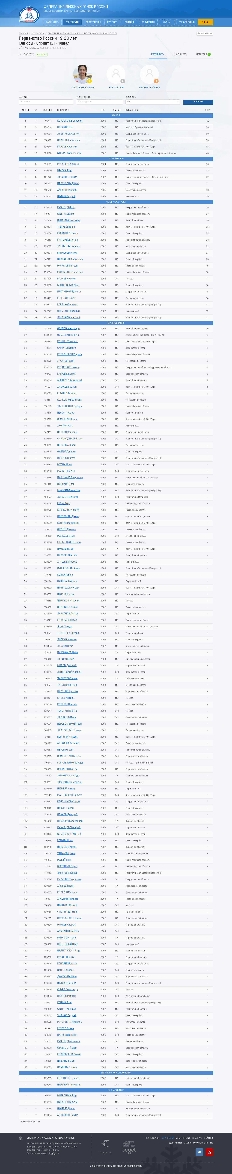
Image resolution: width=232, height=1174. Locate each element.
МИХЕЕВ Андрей (66, 925)
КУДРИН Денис (65, 214)
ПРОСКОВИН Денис (68, 183)
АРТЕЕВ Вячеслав (67, 562)
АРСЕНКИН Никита (67, 899)
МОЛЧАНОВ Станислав (70, 272)
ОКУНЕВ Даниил (66, 529)
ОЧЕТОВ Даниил (66, 452)
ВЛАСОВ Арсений (67, 147)
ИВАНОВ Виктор (66, 458)
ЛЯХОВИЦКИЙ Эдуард (69, 730)
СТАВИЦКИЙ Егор (67, 1048)
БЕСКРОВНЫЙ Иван (68, 285)
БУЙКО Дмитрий (66, 938)
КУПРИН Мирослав (68, 523)
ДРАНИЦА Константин (69, 782)
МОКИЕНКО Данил (67, 233)
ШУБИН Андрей (66, 196)
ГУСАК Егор (63, 503)
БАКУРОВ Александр (69, 153)
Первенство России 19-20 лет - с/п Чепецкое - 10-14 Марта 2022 (82, 33)
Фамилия (23, 97)
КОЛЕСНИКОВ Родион (69, 354)
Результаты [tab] (157, 54)
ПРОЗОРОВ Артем (67, 555)
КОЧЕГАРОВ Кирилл (68, 510)
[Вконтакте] (199, 1152)
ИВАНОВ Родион (66, 996)
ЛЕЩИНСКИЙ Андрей (69, 672)
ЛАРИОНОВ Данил (67, 614)
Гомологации (187, 22)
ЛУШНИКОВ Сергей (149, 87)
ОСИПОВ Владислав (68, 140)
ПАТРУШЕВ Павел (67, 1035)
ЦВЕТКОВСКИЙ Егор (68, 951)
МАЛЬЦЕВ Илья (66, 471)
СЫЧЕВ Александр (67, 989)
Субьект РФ (131, 97)
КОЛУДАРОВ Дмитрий (69, 400)
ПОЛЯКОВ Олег (65, 484)
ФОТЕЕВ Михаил (66, 1009)
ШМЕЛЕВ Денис (66, 1108)
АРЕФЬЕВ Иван (65, 886)
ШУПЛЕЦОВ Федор (68, 588)
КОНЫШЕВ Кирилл (67, 341)
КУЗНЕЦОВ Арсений (68, 1041)
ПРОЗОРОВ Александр (70, 821)
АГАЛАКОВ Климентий (69, 380)
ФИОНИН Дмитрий (67, 912)
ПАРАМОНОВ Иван (67, 652)
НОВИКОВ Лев (116, 87)
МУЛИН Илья (64, 464)
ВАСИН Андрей (65, 970)
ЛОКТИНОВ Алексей (68, 317)
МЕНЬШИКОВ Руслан (69, 542)
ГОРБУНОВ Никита (67, 304)
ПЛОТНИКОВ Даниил (69, 292)
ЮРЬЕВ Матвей (65, 698)
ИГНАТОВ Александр (68, 220)
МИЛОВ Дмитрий (67, 665)
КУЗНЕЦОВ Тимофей (68, 827)
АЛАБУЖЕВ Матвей (68, 931)
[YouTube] (209, 1152)
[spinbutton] (99, 102)
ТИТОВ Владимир (67, 685)
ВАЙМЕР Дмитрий (67, 253)
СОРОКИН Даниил (67, 607)
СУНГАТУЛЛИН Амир (68, 568)
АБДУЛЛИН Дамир (67, 1115)
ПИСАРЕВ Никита (67, 1102)
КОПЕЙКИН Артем (67, 704)
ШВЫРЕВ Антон (66, 789)
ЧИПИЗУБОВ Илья (67, 678)
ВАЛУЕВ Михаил (66, 279)
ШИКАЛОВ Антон (66, 847)
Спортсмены (93, 22)
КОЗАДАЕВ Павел (67, 620)
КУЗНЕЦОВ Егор (66, 207)
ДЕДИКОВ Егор (65, 659)
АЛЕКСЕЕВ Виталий (68, 743)
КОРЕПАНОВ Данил (68, 1078)
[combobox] (152, 101)
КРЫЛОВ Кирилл (66, 393)
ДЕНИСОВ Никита (67, 177)
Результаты (72, 22)
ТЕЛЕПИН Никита (67, 711)
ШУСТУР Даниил (66, 983)
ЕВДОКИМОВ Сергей (68, 801)
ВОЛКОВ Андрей (66, 445)
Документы (148, 22)
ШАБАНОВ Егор (65, 1061)
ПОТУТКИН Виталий (68, 311)
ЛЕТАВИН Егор (65, 646)
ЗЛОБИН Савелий (67, 432)
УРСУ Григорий (65, 361)
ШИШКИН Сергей (67, 905)
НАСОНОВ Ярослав (67, 691)
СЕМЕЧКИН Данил (67, 419)
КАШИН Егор (64, 1002)
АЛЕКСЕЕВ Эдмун (67, 387)
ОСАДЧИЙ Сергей (67, 1067)
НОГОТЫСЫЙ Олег (67, 944)
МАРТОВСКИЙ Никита (69, 795)
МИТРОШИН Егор (67, 1095)
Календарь (52, 22)
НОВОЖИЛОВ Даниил (69, 918)
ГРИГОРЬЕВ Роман (67, 240)
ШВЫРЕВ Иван (65, 808)
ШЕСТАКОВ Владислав (70, 259)
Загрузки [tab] (203, 54)
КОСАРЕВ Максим (67, 892)
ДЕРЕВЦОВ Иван (66, 717)
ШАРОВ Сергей (65, 594)
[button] (121, 101)
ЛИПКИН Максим (67, 639)
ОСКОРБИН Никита (68, 335)
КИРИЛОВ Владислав (69, 879)
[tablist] (116, 54)
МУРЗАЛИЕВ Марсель (69, 1022)
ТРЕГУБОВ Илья (66, 227)
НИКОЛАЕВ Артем (67, 581)
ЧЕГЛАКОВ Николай (68, 601)
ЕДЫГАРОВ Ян (65, 575)
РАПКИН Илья (65, 840)
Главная (23, 33)
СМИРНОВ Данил (66, 348)
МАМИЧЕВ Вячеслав (68, 490)
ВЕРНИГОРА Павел (67, 737)
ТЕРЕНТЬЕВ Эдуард (68, 633)
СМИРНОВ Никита (67, 769)
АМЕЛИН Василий (67, 190)
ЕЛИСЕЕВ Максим (67, 963)
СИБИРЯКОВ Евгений (69, 834)
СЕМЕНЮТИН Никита (69, 756)
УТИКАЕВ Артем (66, 853)
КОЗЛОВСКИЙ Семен (68, 1054)
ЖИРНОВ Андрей (66, 1015)
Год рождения (83, 97)
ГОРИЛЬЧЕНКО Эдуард (70, 763)
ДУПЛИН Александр (68, 246)
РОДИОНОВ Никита (68, 367)
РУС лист (112, 22)
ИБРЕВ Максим (65, 750)
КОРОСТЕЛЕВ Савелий (83, 87)
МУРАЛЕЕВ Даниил (68, 164)
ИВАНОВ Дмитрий (67, 814)
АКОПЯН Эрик (65, 426)
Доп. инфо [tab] (180, 54)
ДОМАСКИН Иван (67, 976)
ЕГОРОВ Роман (65, 1028)
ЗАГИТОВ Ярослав (67, 873)
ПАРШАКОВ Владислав (70, 477)
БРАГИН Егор (64, 170)
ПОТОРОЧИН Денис (68, 516)
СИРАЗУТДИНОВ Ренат (70, 439)
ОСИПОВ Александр (68, 328)
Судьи (166, 22)
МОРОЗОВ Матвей (67, 266)
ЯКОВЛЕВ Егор (65, 549)
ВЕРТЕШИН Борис (67, 866)
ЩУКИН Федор (65, 413)
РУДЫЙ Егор (64, 860)
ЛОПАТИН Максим (67, 497)
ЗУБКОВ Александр (68, 776)
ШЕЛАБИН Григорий (68, 1085)
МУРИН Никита (65, 957)
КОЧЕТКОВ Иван (66, 298)
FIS (205, 22)
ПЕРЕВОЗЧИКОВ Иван (69, 724)
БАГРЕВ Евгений (66, 374)
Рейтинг (129, 22)
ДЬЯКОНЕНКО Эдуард (69, 406)
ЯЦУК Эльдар (64, 626)
